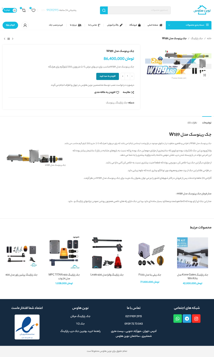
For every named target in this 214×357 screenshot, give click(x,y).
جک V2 (80, 324)
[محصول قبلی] (13, 39)
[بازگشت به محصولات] (9, 39)
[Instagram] (196, 318)
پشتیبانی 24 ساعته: (58, 10)
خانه (209, 39)
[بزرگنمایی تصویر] (204, 75)
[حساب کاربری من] (25, 25)
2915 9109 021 (133, 316)
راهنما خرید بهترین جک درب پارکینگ (80, 331)
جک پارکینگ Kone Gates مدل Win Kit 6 (192, 277)
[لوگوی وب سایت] (202, 10)
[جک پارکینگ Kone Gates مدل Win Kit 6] (192, 253)
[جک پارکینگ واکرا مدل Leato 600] (107, 253)
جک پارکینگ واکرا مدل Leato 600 (107, 275)
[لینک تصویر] (27, 327)
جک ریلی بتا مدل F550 (150, 275)
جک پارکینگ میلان (80, 316)
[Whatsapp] (177, 318)
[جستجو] (104, 10)
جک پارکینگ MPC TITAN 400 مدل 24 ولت (64, 277)
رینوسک (110, 103)
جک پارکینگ (197, 39)
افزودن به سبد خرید (108, 76)
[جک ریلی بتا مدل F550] (150, 253)
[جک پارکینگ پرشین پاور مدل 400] (21, 253)
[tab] (206, 121)
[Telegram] (187, 318)
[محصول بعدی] (5, 39)
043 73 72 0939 (134, 324)
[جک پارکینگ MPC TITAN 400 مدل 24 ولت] (64, 253)
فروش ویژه (10, 25)
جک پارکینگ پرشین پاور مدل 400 (21, 275)
